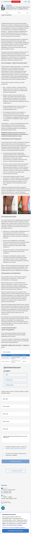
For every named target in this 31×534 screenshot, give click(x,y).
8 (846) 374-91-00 (7, 1)
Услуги (7, 12)
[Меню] (29, 2)
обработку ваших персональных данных (16, 448)
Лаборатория (9, 385)
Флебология (9, 380)
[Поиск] (1, 1)
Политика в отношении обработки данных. (13, 527)
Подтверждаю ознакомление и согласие (15, 531)
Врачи (19, 12)
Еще (27, 12)
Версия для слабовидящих (25, 2)
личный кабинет (16, 1)
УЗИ (6, 375)
